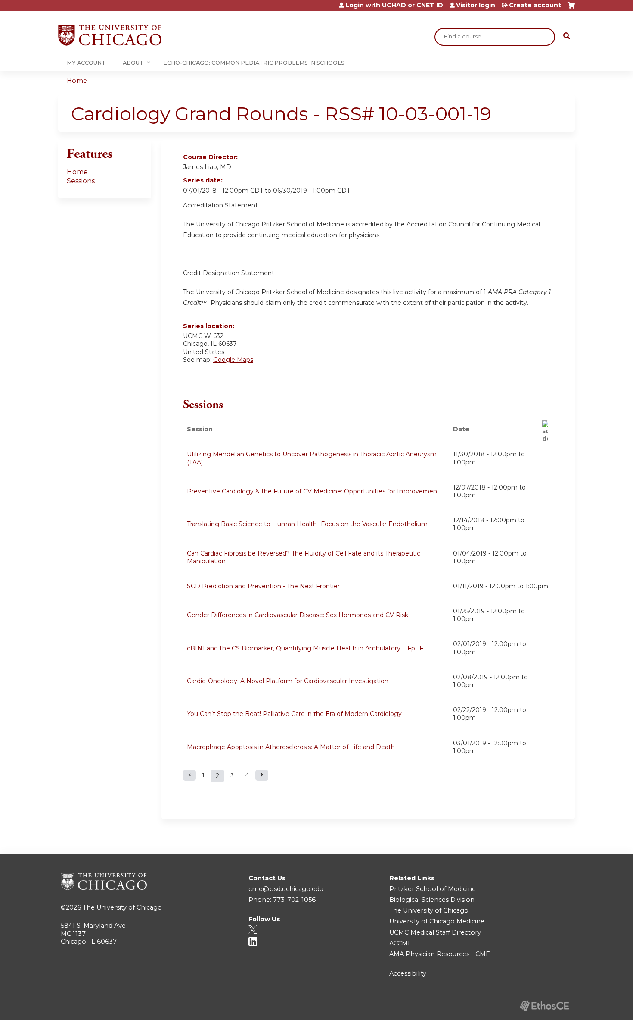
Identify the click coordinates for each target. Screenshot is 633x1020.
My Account (86, 63)
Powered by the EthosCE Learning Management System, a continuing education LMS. (544, 1005)
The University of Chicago (122, 907)
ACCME (400, 943)
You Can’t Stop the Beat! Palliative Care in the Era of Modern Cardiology (294, 714)
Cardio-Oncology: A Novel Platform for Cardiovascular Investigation (287, 681)
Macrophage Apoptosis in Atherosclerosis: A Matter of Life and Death (291, 747)
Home (77, 81)
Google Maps (233, 360)
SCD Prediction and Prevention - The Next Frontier (263, 586)
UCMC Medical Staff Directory (435, 932)
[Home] (109, 35)
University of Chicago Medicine (436, 921)
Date (461, 429)
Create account (535, 5)
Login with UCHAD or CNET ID (394, 5)
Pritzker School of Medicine (432, 889)
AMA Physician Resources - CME (439, 954)
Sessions (81, 181)
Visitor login (475, 5)
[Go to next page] (261, 775)
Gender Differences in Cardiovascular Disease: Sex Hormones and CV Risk (297, 615)
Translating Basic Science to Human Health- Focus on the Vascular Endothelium (307, 524)
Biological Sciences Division (432, 900)
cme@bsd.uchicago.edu (285, 889)
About (133, 63)
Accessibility (407, 973)
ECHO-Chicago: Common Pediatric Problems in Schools (253, 63)
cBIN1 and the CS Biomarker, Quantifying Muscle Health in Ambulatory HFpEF (305, 648)
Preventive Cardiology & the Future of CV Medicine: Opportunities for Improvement (313, 491)
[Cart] (571, 8)
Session (200, 429)
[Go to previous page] (189, 775)
